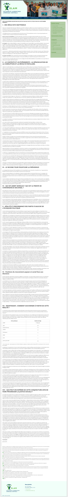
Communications (52, 17)
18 (10, 437)
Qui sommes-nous (6, 17)
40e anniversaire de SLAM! (58, 30)
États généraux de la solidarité (58, 28)
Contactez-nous (61, 17)
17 (6, 429)
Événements (54, 42)
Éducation (26, 17)
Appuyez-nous (63, 14)
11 (6, 312)
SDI (53, 46)
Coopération (14, 17)
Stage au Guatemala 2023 (57, 49)
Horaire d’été (55, 26)
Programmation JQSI (56, 45)
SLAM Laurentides (7, 495)
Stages (20, 17)
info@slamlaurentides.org (30, 490)
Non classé (54, 43)
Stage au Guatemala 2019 (57, 48)
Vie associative (43, 17)
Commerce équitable (34, 17)
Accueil (58, 14)
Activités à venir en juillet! (57, 27)
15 (13, 387)
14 (24, 353)
